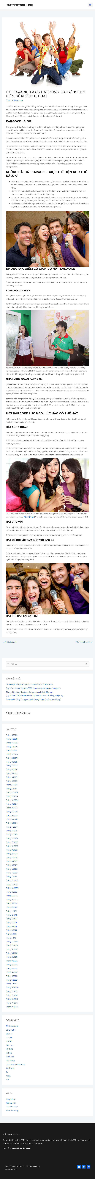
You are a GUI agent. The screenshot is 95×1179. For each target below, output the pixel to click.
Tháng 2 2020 (11, 980)
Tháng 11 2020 (12, 945)
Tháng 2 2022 (11, 907)
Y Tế (7, 1080)
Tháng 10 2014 (12, 1007)
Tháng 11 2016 (11, 995)
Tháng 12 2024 (12, 792)
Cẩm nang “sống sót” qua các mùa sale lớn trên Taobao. (29, 684)
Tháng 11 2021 (11, 919)
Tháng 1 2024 (11, 835)
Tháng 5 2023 (11, 865)
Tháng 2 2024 (11, 831)
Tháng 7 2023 (11, 857)
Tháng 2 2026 (11, 747)
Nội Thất (9, 1049)
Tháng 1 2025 (11, 789)
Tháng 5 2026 (11, 739)
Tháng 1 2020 (11, 984)
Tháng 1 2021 (11, 938)
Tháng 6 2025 (11, 769)
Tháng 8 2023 (11, 854)
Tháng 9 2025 (11, 758)
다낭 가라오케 (29, 517)
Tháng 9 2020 (11, 953)
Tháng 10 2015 (12, 1003)
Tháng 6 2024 (11, 815)
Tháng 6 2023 (11, 861)
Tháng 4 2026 (11, 743)
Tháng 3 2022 (11, 903)
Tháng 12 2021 (11, 915)
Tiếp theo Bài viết (84, 642)
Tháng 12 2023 (12, 838)
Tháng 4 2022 (11, 900)
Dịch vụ (9, 1034)
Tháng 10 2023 (12, 846)
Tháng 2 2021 (11, 934)
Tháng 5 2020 (11, 968)
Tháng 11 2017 (11, 991)
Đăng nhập (11, 1099)
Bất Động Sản (12, 1026)
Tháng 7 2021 (11, 922)
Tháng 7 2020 (11, 961)
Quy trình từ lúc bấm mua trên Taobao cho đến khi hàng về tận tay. (34, 696)
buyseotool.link (20, 5)
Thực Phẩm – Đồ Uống (15, 1064)
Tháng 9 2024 (11, 804)
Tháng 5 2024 (11, 819)
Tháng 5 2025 (11, 773)
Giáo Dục (9, 1045)
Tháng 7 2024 (11, 812)
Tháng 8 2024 (11, 808)
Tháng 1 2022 (11, 911)
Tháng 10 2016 (12, 999)
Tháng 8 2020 (11, 957)
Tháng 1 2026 (11, 750)
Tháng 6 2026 (11, 735)
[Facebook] (79, 1167)
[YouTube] (88, 1167)
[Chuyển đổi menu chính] (90, 5)
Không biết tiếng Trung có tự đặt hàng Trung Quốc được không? (33, 700)
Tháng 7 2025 (11, 766)
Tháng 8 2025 (11, 762)
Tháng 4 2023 (11, 869)
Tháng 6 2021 (11, 926)
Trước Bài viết (9, 642)
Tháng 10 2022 (12, 888)
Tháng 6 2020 (11, 965)
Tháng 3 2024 (11, 827)
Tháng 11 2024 (12, 796)
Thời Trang (10, 1061)
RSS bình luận (12, 1107)
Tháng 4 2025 (11, 777)
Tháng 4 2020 (11, 972)
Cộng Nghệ (10, 1030)
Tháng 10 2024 (12, 800)
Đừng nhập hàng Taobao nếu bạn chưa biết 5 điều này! (29, 692)
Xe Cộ (8, 1076)
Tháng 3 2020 (11, 976)
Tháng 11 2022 (11, 884)
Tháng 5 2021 (11, 930)
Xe (7, 1072)
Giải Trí (10, 100)
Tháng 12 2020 (12, 942)
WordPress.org (12, 1111)
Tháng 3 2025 (11, 781)
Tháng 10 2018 (12, 988)
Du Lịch (9, 1038)
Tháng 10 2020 (12, 949)
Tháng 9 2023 (11, 850)
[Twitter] (84, 1167)
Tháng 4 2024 (11, 823)
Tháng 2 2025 (11, 785)
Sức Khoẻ (10, 1057)
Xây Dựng (10, 1068)
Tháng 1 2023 (11, 877)
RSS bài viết (11, 1103)
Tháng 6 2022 (11, 892)
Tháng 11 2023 (11, 842)
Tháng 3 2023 (11, 873)
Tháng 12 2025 (12, 754)
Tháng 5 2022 (11, 896)
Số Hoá (9, 1053)
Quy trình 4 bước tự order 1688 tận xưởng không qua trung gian (33, 688)
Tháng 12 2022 (12, 880)
